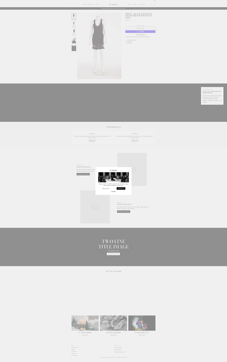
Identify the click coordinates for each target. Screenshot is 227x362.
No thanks (113, 191)
